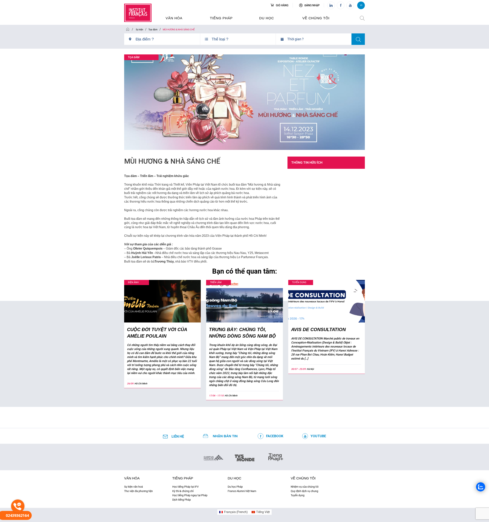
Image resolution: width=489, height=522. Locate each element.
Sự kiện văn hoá (133, 486)
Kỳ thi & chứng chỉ (182, 491)
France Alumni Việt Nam (242, 491)
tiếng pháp (221, 18)
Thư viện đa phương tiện (138, 491)
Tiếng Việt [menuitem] (263, 512)
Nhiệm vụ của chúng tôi (304, 486)
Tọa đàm (133, 57)
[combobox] (168, 40)
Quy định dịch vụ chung (304, 491)
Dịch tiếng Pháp (181, 499)
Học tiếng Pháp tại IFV (185, 486)
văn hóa (174, 18)
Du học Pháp (235, 486)
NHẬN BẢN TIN (225, 436)
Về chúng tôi (316, 18)
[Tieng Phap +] (276, 456)
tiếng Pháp (182, 478)
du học (266, 18)
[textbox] (168, 39)
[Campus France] (213, 457)
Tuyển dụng (297, 495)
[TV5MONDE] (244, 456)
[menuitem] (233, 512)
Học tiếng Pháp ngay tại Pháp (189, 495)
